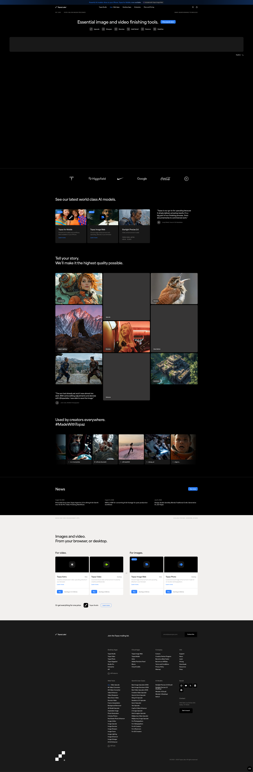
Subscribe (190, 634)
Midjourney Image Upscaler (140, 718)
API (109, 669)
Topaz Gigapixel (112, 661)
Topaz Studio (112, 654)
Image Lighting (112, 734)
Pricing (181, 661)
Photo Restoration (113, 713)
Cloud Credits (136, 667)
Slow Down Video (113, 698)
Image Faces (112, 731)
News (181, 656)
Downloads (182, 664)
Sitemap (158, 669)
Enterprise (111, 667)
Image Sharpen (112, 729)
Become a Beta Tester (162, 659)
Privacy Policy (159, 667)
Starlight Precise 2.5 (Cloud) (163, 685)
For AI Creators (136, 726)
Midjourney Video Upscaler (140, 716)
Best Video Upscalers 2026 (140, 690)
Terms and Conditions (162, 664)
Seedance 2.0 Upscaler (139, 700)
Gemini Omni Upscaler (139, 695)
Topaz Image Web (137, 654)
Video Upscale (113, 685)
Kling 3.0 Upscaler (137, 698)
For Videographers (137, 724)
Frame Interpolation (114, 703)
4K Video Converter (114, 687)
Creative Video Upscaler (139, 692)
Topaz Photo (111, 659)
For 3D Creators (137, 731)
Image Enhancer (113, 736)
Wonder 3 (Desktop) (161, 694)
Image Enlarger (112, 739)
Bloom (134, 664)
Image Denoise (112, 726)
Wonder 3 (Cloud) (160, 691)
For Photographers (137, 721)
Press (181, 669)
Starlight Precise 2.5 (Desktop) (161, 688)
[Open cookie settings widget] (249, 768)
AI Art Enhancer (112, 742)
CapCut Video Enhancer (139, 708)
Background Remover (114, 705)
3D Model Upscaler (113, 708)
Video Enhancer (113, 692)
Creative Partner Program (163, 656)
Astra (133, 659)
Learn (181, 659)
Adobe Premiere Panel (138, 661)
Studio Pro (111, 664)
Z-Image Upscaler (137, 711)
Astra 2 (157, 696)
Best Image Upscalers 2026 (140, 685)
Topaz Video (111, 656)
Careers (157, 654)
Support (181, 654)
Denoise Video (112, 700)
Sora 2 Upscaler (136, 703)
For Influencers (136, 729)
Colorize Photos (112, 716)
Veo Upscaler (136, 705)
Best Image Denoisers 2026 (140, 687)
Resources (182, 667)
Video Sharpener (113, 695)
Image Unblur (112, 721)
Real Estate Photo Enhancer (116, 718)
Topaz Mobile (136, 656)
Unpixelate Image (113, 711)
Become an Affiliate (161, 661)
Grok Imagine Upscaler (139, 713)
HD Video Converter (114, 690)
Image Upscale (112, 724)
